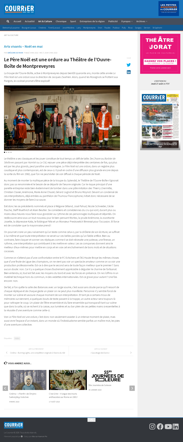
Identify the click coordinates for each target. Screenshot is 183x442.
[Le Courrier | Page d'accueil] (19, 9)
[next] (132, 388)
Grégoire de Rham (15, 53)
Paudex (107, 27)
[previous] (5, 388)
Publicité (113, 21)
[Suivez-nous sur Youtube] (168, 426)
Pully (124, 27)
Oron (100, 27)
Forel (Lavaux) (54, 27)
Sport (73, 21)
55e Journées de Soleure (100, 385)
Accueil (17, 21)
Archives (140, 21)
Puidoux (116, 27)
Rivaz (130, 27)
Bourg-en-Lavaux (29, 27)
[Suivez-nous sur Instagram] (152, 426)
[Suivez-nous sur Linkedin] (175, 426)
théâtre (17, 338)
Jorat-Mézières (68, 27)
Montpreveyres (89, 27)
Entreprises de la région (92, 21)
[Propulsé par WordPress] (22, 436)
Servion (147, 27)
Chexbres (42, 27)
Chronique (61, 21)
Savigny (138, 27)
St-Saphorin (157, 27)
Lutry (79, 27)
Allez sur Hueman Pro (39, 436)
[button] (117, 117)
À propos (125, 21)
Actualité (30, 21)
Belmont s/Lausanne (11, 27)
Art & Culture (45, 21)
